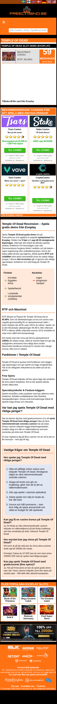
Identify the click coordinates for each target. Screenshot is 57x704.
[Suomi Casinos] (28, 2)
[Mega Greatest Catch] (28, 596)
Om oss (15, 686)
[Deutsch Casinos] (44, 2)
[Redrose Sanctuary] (28, 614)
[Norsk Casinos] (34, 2)
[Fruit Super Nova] (47, 614)
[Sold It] (10, 615)
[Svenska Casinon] (23, 2)
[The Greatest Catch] (47, 596)
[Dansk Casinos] (39, 2)
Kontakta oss (27, 686)
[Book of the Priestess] (10, 596)
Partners (41, 686)
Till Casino (14, 150)
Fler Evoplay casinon (12, 215)
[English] (49, 2)
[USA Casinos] (54, 2)
